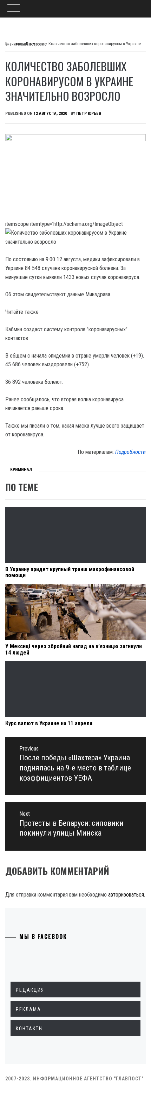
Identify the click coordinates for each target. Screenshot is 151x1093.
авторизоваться (126, 894)
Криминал (21, 469)
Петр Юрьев (88, 113)
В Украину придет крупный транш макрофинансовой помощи (69, 572)
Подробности (130, 452)
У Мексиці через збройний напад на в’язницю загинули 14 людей (73, 649)
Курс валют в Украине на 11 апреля (48, 723)
